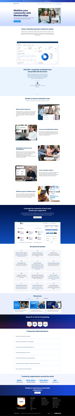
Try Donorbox (37, 392)
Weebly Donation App (56, 403)
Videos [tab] (37, 298)
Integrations (55, 398)
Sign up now (58, 3)
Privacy (31, 407)
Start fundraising (17, 21)
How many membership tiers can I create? (23, 352)
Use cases (43, 398)
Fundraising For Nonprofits (45, 402)
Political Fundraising (44, 399)
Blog (31, 402)
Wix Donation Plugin (56, 402)
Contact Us (32, 399)
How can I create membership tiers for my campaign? (25, 341)
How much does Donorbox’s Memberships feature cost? (25, 347)
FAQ (31, 404)
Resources (45, 3)
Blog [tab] (29, 298)
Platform (39, 3)
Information (32, 398)
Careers (31, 403)
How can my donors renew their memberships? (24, 368)
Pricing (42, 3)
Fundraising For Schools (44, 403)
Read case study (37, 80)
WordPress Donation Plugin (57, 399)
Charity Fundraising (44, 404)
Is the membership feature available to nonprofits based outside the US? (28, 363)
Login (53, 3)
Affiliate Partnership (33, 408)
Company (50, 3)
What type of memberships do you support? (23, 336)
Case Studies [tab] (46, 298)
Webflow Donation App (56, 404)
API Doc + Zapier (55, 407)
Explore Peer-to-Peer (37, 217)
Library (31, 409)
